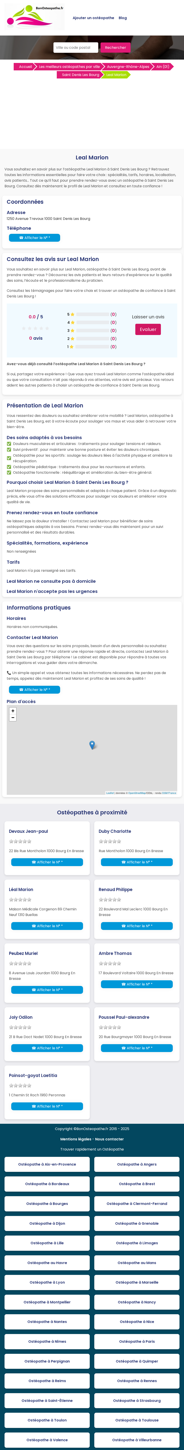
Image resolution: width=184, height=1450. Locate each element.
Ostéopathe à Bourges (47, 1203)
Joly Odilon (21, 1017)
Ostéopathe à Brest (137, 1183)
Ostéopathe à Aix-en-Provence (47, 1164)
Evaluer (148, 329)
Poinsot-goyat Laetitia (33, 1075)
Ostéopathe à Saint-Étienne (47, 1400)
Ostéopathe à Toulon (47, 1420)
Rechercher (115, 47)
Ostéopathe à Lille (47, 1243)
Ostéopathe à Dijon (47, 1223)
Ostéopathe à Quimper (137, 1361)
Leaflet (110, 793)
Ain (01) (162, 66)
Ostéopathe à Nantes (47, 1321)
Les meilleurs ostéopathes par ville (69, 66)
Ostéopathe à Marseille (137, 1282)
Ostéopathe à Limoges (137, 1243)
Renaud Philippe (115, 890)
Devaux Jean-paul (28, 831)
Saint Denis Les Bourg (80, 74)
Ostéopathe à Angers (137, 1164)
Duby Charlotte (115, 831)
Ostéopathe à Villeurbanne (137, 1440)
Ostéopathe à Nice (137, 1321)
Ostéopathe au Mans (137, 1262)
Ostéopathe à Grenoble (137, 1223)
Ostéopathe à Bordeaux (47, 1183)
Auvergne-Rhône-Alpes (128, 66)
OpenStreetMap (137, 793)
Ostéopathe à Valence (47, 1440)
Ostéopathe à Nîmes (47, 1341)
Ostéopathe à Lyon (47, 1282)
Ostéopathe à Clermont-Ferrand (137, 1203)
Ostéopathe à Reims (47, 1380)
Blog (123, 17)
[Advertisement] (92, 112)
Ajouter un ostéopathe (93, 17)
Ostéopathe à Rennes (137, 1380)
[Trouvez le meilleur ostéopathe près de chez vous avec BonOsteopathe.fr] (34, 28)
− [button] (12, 717)
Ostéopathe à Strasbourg (137, 1400)
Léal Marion (21, 890)
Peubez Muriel (23, 953)
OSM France (169, 793)
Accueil (25, 66)
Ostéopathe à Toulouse (137, 1420)
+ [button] (12, 711)
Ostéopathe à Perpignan (47, 1361)
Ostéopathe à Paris (137, 1341)
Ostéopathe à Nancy (137, 1302)
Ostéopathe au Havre (47, 1262)
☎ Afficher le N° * (34, 237)
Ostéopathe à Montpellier (47, 1302)
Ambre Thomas (115, 953)
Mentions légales (75, 1139)
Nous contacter (109, 1139)
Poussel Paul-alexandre (124, 1017)
